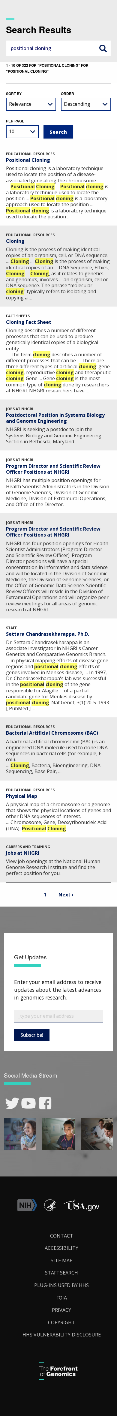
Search (103, 48)
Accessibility (61, 1248)
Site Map (62, 1260)
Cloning (15, 241)
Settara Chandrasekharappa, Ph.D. (47, 634)
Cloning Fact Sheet (28, 322)
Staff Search (61, 1272)
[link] (12, 1103)
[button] (81, 1209)
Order (67, 93)
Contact (61, 1235)
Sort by (14, 93)
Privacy (61, 1310)
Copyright (61, 1322)
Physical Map (21, 796)
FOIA (61, 1297)
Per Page (15, 121)
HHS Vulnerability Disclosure (61, 1334)
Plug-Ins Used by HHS (61, 1285)
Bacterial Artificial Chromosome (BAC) (52, 733)
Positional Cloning (28, 160)
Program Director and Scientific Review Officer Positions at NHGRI (53, 469)
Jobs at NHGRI (22, 853)
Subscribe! (31, 1035)
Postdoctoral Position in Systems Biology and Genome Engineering (55, 418)
